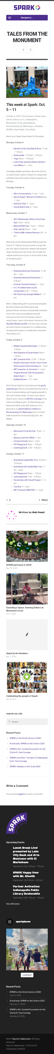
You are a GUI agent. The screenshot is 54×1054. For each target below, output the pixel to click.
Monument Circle (14, 123)
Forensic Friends (21, 441)
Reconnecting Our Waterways (19, 126)
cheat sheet (40, 116)
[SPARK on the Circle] (27, 7)
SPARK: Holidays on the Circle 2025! (25, 766)
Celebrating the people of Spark (22, 696)
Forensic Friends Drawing (24, 284)
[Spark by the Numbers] (27, 634)
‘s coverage (34, 399)
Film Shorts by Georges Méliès (27, 294)
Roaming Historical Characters (27, 271)
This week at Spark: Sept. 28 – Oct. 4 (23, 49)
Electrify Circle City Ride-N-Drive (27, 148)
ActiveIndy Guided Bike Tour (26, 460)
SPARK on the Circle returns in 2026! (25, 738)
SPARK (9, 129)
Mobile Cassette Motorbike (25, 346)
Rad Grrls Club (20, 204)
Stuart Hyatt (18, 129)
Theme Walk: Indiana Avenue (26, 232)
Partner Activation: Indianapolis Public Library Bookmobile (26, 890)
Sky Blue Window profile (16, 324)
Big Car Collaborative (22, 1039)
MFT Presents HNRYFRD (24, 490)
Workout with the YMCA (24, 438)
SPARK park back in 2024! (19, 565)
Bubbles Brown (20, 379)
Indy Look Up (19, 229)
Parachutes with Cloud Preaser (27, 480)
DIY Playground (20, 444)
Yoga (16, 159)
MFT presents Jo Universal (25, 369)
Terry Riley (30, 129)
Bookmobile (19, 155)
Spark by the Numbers (17, 653)
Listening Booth (20, 448)
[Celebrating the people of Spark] (27, 691)
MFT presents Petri (22, 359)
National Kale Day (21, 226)
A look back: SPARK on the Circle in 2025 (27, 743)
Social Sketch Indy (21, 207)
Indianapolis (31, 119)
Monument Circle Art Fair (24, 431)
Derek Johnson (13, 119)
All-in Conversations (22, 194)
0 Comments (28, 116)
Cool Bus (17, 487)
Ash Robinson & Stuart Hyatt (26, 353)
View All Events (13, 904)
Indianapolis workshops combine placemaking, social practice (30, 49)
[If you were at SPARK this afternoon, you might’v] (27, 949)
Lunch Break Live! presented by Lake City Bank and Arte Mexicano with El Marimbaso (26, 855)
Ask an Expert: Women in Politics (28, 197)
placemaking (29, 123)
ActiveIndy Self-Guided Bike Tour (28, 467)
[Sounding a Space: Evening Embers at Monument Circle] (27, 603)
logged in (22, 794)
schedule (38, 126)
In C (23, 119)
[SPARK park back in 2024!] (27, 560)
